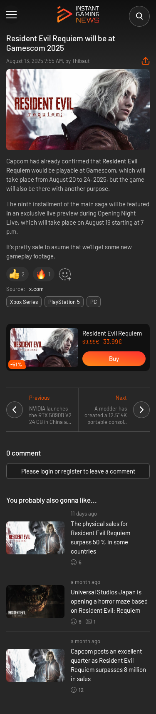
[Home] (78, 15)
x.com (36, 289)
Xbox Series (24, 301)
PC (93, 301)
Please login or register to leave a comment (78, 471)
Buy (114, 358)
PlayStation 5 (64, 301)
